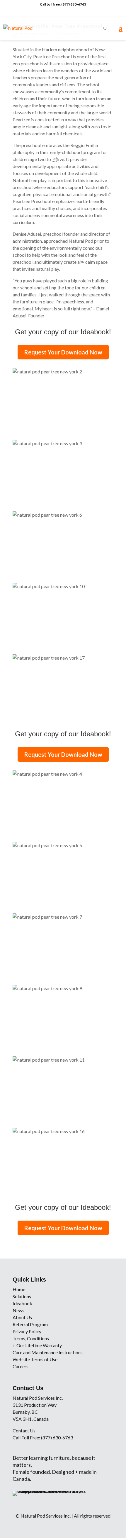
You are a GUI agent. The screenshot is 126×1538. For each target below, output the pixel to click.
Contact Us (24, 1430)
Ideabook (22, 1303)
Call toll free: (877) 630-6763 (63, 4)
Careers (20, 1366)
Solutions (22, 1296)
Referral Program (30, 1324)
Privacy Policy (27, 1331)
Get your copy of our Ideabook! (63, 332)
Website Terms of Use (35, 1359)
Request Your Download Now (63, 352)
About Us (22, 1317)
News (18, 1310)
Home (19, 1289)
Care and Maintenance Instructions (48, 1352)
